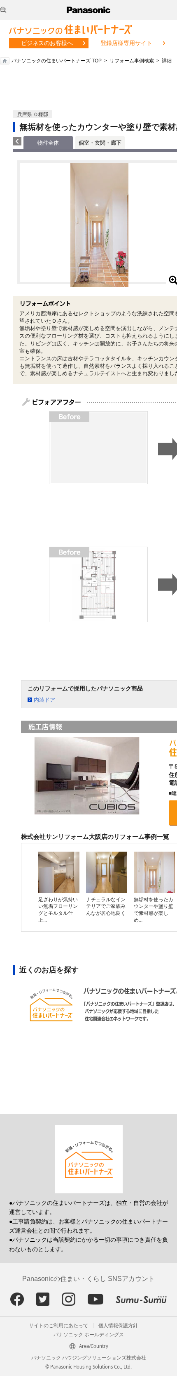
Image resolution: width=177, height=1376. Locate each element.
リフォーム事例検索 (131, 61)
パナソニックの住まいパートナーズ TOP (57, 61)
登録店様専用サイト (126, 43)
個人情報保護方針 (118, 1325)
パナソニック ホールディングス (89, 1334)
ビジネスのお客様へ (47, 43)
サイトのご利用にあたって (58, 1325)
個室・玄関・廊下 (100, 143)
